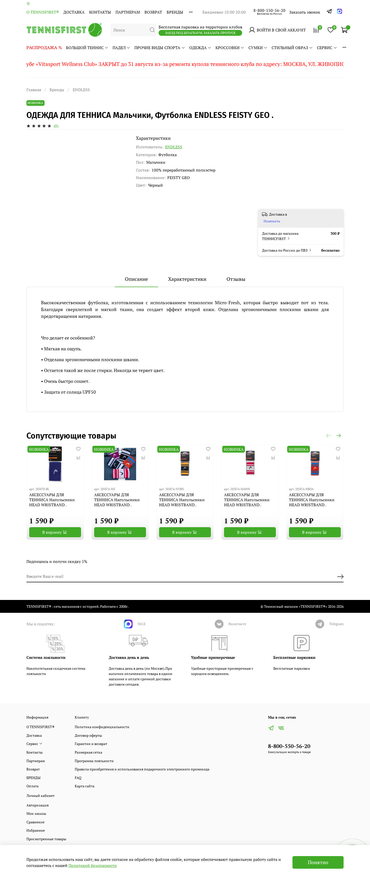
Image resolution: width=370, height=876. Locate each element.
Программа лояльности (94, 760)
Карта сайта (84, 786)
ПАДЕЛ (119, 47)
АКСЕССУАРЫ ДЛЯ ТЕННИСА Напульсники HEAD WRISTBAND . (52, 500)
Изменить (272, 221)
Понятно (318, 862)
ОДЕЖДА (198, 47)
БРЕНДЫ (175, 12)
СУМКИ (255, 47)
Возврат (153, 12)
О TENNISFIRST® (42, 12)
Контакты (100, 12)
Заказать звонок (304, 12)
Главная (33, 89)
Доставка (74, 12)
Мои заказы (36, 813)
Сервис (324, 47)
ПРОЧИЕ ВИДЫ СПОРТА (157, 47)
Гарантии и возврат (91, 743)
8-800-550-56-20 (269, 10)
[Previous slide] (34, 135)
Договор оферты (88, 735)
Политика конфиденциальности (102, 726)
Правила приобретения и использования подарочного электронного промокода (142, 769)
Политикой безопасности (92, 865)
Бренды (57, 89)
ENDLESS (81, 89)
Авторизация (37, 805)
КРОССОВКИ (227, 47)
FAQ (78, 777)
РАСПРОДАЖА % (44, 47)
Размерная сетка (88, 752)
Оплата (32, 786)
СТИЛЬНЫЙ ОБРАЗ (290, 47)
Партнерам (128, 12)
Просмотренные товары (46, 838)
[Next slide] (120, 135)
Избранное (35, 830)
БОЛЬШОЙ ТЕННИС (85, 47)
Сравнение (35, 822)
